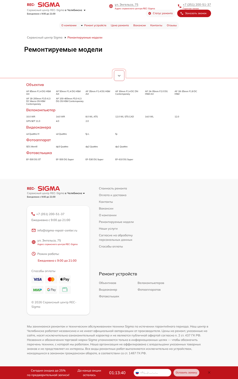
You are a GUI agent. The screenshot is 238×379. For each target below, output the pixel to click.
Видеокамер (108, 289)
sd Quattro (61, 133)
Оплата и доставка (112, 195)
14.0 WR (60, 116)
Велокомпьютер (40, 110)
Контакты (156, 25)
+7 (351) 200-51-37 (197, 4)
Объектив (35, 84)
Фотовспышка (39, 152)
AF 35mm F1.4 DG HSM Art (98, 92)
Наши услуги (108, 228)
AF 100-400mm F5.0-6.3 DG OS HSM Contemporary (69, 100)
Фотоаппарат (38, 139)
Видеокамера (38, 127)
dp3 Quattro (62, 146)
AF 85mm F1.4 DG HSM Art (38, 92)
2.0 (87, 121)
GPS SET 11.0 (33, 121)
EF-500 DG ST (33, 159)
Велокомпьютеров (151, 283)
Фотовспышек (109, 296)
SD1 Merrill (31, 146)
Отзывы (172, 25)
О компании (68, 25)
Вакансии (139, 25)
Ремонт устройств (95, 25)
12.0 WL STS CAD (124, 116)
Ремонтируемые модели (116, 222)
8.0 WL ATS (92, 116)
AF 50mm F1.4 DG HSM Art (68, 92)
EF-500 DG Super (65, 159)
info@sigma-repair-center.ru (57, 230)
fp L (87, 133)
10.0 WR (30, 116)
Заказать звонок (196, 13)
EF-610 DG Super (124, 159)
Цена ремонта (120, 25)
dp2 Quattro (92, 146)
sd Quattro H (32, 133)
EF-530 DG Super (94, 159)
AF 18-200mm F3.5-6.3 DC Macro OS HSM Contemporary (38, 101)
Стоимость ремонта (113, 188)
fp (116, 133)
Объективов (107, 283)
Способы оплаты (111, 246)
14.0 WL (149, 116)
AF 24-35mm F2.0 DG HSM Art (156, 92)
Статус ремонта (163, 13)
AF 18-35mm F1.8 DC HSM (186, 92)
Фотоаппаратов (149, 289)
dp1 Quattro (121, 146)
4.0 (57, 121)
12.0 (177, 116)
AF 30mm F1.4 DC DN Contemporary (126, 92)
